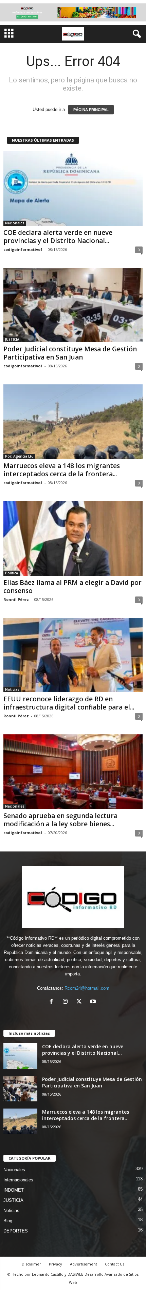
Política (11, 573)
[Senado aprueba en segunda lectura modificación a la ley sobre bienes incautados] (73, 771)
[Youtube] (94, 1002)
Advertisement (83, 1264)
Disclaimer (31, 1264)
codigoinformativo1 (22, 249)
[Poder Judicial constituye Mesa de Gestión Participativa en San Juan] (73, 305)
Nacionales (14, 223)
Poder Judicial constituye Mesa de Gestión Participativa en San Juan (70, 353)
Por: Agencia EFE (19, 456)
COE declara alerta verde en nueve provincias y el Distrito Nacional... (57, 236)
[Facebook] (53, 1002)
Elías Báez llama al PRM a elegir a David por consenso (72, 586)
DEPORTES (15, 1230)
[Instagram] (67, 1002)
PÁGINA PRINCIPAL (91, 110)
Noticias (12, 689)
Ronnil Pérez (16, 599)
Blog (7, 1220)
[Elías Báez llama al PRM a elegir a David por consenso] (73, 538)
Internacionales (18, 1179)
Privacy (55, 1264)
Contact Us (114, 1264)
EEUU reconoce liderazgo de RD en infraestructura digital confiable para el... (68, 703)
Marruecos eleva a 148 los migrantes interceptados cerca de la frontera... (61, 469)
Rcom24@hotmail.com (87, 988)
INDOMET (13, 1190)
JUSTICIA (12, 339)
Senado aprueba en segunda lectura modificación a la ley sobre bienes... (60, 819)
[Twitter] (81, 1002)
